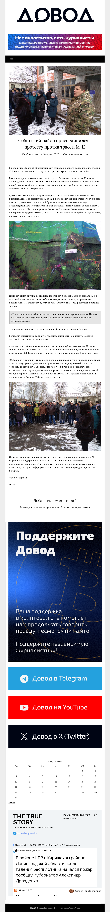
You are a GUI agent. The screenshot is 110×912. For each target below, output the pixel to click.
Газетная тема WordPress (67, 908)
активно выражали (46, 181)
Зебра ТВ (22, 477)
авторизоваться (81, 507)
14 (69, 781)
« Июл (11, 802)
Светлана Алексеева (75, 154)
